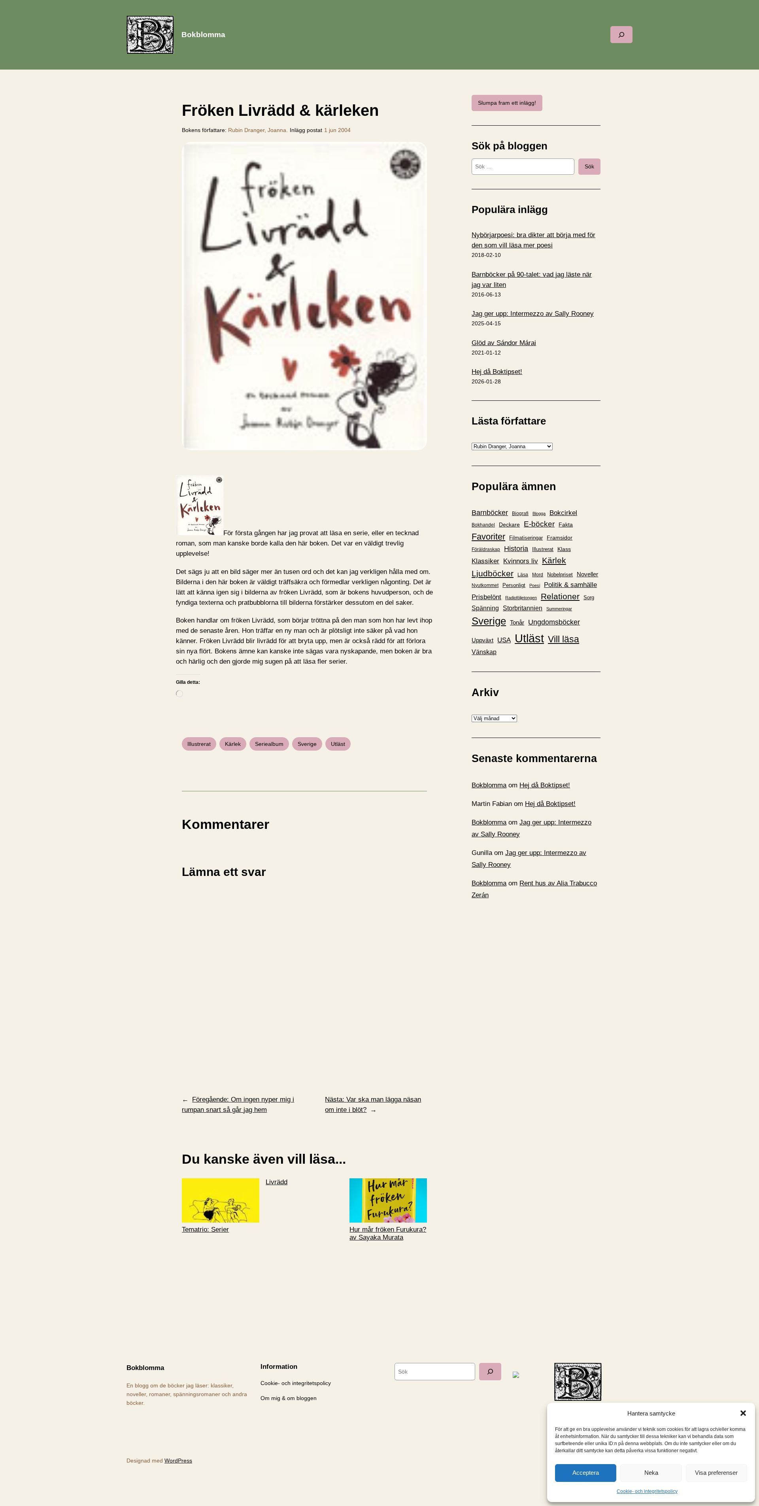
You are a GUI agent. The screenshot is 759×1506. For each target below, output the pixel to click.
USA (504, 640)
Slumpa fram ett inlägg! (507, 103)
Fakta (566, 524)
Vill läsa (563, 639)
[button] (743, 1413)
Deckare (509, 524)
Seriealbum (269, 744)
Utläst (338, 744)
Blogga (539, 513)
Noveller (587, 574)
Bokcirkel (563, 513)
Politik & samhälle (570, 585)
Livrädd (276, 1182)
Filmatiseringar (526, 538)
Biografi (520, 513)
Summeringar (559, 608)
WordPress (178, 1460)
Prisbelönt (486, 597)
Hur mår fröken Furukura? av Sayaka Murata (387, 1233)
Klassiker (485, 561)
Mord (537, 574)
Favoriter (488, 537)
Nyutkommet (485, 585)
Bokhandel (483, 524)
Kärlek (233, 744)
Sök (589, 166)
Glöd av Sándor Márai (504, 343)
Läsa (522, 574)
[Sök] (490, 1371)
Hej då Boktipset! (497, 372)
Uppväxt (482, 640)
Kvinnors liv (520, 561)
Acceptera (585, 1472)
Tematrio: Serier (205, 1229)
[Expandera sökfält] (621, 34)
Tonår (517, 622)
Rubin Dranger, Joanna (257, 130)
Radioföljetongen (521, 597)
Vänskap (484, 652)
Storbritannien (522, 608)
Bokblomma (203, 34)
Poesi (534, 585)
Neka (651, 1472)
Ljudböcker (493, 573)
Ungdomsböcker (554, 622)
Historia (516, 549)
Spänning (485, 608)
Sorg (588, 597)
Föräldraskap (486, 549)
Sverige (307, 744)
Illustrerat (199, 744)
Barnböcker (490, 513)
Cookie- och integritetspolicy (647, 1491)
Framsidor (559, 537)
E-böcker (539, 524)
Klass (564, 549)
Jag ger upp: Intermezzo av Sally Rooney (533, 313)
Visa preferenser (716, 1472)
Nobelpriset (560, 574)
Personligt (513, 585)
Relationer (560, 596)
